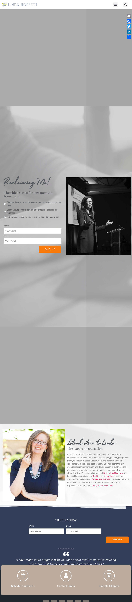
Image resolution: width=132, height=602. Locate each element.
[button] (115, 4)
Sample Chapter (109, 586)
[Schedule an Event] (22, 575)
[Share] (128, 36)
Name (6, 225)
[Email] (128, 16)
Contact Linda (66, 586)
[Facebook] (128, 21)
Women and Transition (102, 479)
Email (6, 236)
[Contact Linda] (66, 575)
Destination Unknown (113, 473)
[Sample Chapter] (109, 575)
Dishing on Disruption (103, 476)
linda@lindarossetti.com (103, 485)
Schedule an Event (23, 586)
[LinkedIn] (128, 31)
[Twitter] (128, 26)
